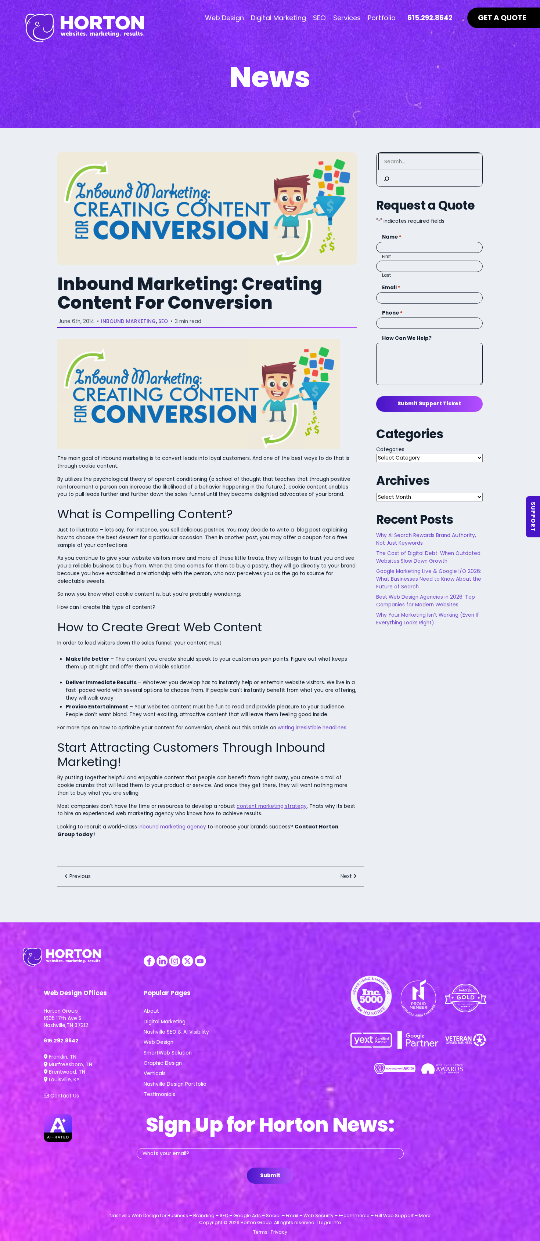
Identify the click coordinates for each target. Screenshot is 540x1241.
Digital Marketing (165, 1021)
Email (391, 287)
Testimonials (159, 1094)
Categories (390, 449)
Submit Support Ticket (429, 403)
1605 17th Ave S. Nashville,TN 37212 (66, 1022)
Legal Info (330, 1222)
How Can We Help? (406, 338)
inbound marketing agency (172, 826)
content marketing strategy (272, 806)
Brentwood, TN (66, 1071)
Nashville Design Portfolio (175, 1084)
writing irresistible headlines (312, 727)
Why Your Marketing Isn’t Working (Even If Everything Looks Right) (427, 619)
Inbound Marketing (128, 321)
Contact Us (64, 1095)
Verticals (155, 1073)
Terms (260, 1232)
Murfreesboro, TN (69, 1064)
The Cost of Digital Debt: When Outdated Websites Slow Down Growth (428, 557)
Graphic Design (163, 1063)
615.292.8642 (61, 1040)
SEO (163, 321)
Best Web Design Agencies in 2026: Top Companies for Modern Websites (425, 601)
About (151, 1011)
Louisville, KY (63, 1079)
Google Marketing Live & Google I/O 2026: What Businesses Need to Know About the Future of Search (428, 579)
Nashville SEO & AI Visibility (176, 1031)
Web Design (158, 1042)
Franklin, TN (61, 1056)
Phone (392, 312)
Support (533, 517)
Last (386, 275)
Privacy (279, 1232)
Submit (270, 1175)
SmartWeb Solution (168, 1052)
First (386, 257)
